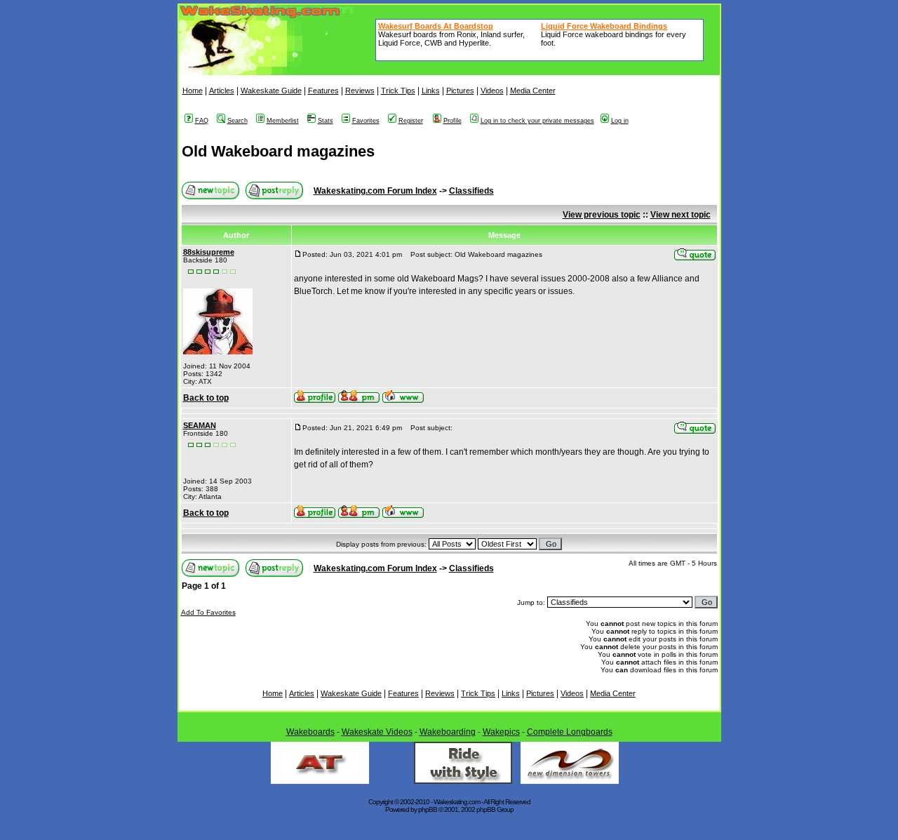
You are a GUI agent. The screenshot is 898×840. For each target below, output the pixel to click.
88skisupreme (208, 252)
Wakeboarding (448, 732)
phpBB (427, 809)
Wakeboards (310, 732)
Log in (620, 120)
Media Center (533, 90)
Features (323, 90)
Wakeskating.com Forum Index (375, 191)
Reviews (360, 90)
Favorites (366, 120)
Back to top (206, 398)
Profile (452, 120)
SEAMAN (199, 425)
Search (237, 120)
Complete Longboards (569, 732)
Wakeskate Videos (377, 732)
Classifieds (471, 191)
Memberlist (283, 120)
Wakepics (501, 732)
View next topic (680, 215)
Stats (325, 120)
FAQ (201, 120)
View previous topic (602, 215)
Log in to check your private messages (537, 120)
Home (192, 90)
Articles (221, 90)
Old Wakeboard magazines (278, 151)
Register (410, 120)
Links (431, 90)
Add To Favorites (208, 612)
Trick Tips (398, 90)
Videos (492, 90)
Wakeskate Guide (271, 90)
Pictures (460, 90)
